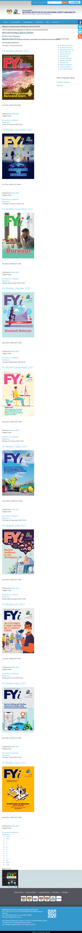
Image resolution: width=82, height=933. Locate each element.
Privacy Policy (18, 892)
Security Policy (31, 892)
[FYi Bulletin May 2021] (18, 710)
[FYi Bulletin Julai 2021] (18, 552)
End (7, 864)
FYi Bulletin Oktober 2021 (16, 288)
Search (65, 2)
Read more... (6, 122)
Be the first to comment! (10, 120)
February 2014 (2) (66, 65)
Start (8, 836)
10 (7, 860)
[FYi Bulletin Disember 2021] (18, 156)
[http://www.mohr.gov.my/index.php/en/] (41, 898)
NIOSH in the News (63, 82)
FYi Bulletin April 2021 (14, 762)
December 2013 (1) (66, 69)
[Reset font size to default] (12, 884)
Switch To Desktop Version (41, 932)
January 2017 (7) (65, 54)
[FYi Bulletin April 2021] (18, 789)
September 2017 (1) (66, 50)
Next (8, 862)
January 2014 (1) (65, 67)
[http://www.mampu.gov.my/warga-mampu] (58, 898)
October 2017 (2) (65, 47)
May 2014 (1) (64, 62)
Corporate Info (15, 22)
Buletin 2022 (15, 114)
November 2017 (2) (66, 45)
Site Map (65, 892)
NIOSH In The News (26, 32)
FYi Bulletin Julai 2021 (14, 525)
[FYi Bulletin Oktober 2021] (18, 314)
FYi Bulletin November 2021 (18, 209)
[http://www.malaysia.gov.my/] (23, 898)
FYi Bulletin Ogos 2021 (15, 446)
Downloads (39, 22)
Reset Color (11, 877)
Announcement (28, 22)
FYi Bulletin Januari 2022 (15, 51)
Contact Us (55, 22)
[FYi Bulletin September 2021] (18, 393)
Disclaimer (55, 892)
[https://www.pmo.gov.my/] (29, 898)
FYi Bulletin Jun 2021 (13, 604)
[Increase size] (9, 884)
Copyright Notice (44, 892)
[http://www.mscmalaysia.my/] (35, 898)
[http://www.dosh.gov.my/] (47, 898)
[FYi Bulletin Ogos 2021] (18, 473)
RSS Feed (60, 85)
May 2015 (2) (64, 56)
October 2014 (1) (65, 58)
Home (5, 22)
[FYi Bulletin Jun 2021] (18, 630)
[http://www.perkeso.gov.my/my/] (53, 898)
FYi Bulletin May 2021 (14, 683)
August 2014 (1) (65, 60)
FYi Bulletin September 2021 (18, 367)
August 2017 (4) (65, 52)
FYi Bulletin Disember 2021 (17, 129)
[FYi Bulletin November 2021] (18, 235)
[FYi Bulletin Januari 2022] (18, 77)
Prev (8, 839)
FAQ (47, 22)
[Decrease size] (15, 884)
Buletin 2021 (15, 193)
